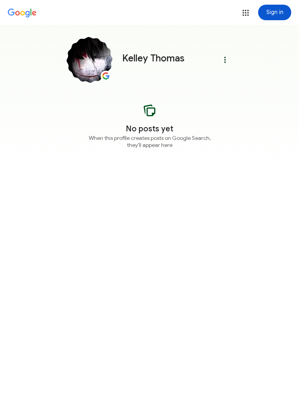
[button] (245, 13)
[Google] (22, 13)
